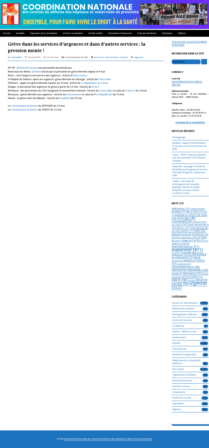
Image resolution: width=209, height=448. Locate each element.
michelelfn (16, 57)
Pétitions (182, 33)
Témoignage (178, 137)
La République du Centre (94, 83)
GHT (177, 241)
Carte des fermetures (146, 33)
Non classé (178, 369)
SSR (191, 280)
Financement (179, 337)
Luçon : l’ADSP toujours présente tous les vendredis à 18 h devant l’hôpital (189, 157)
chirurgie (186, 218)
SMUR (179, 280)
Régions (176, 409)
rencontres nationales (190, 270)
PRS (196, 257)
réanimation (192, 273)
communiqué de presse (24, 105)
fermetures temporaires (183, 237)
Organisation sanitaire (184, 374)
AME (189, 212)
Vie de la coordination (73, 33)
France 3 (130, 90)
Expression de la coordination (43, 33)
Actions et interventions (106, 57)
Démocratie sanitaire (183, 308)
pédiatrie (190, 260)
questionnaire (183, 264)
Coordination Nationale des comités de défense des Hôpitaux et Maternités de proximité (108, 439)
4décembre (180, 208)
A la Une (6, 33)
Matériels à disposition (184, 354)
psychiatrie (177, 261)
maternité (187, 250)
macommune (73, 94)
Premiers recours (181, 386)
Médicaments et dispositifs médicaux (186, 362)
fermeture (200, 234)
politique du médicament (189, 256)
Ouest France (79, 75)
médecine (177, 254)
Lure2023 (184, 244)
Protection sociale (181, 397)
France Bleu (105, 90)
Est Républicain (103, 94)
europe (186, 234)
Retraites (177, 274)
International (179, 348)
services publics (192, 276)
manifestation (185, 247)
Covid (199, 230)
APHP (198, 211)
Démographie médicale (184, 314)
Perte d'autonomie (182, 380)
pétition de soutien (27, 67)
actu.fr (95, 86)
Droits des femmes (182, 320)
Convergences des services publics (190, 229)
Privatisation (179, 392)
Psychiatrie (178, 403)
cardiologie (181, 215)
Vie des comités (95, 33)
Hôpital (124, 57)
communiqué (182, 221)
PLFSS (189, 254)
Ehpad (176, 234)
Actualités (20, 33)
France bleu (104, 79)
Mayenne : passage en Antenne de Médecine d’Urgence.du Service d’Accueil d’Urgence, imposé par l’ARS (189, 171)
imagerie (188, 240)
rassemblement (186, 267)
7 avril (194, 209)
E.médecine (178, 326)
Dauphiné (64, 98)
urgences (138, 57)
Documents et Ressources (120, 33)
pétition (36, 71)
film (197, 237)
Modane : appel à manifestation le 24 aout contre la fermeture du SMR (189, 146)
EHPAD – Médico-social (184, 331)
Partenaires (167, 33)
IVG (200, 240)
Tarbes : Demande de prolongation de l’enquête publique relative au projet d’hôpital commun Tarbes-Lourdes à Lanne (186, 187)
